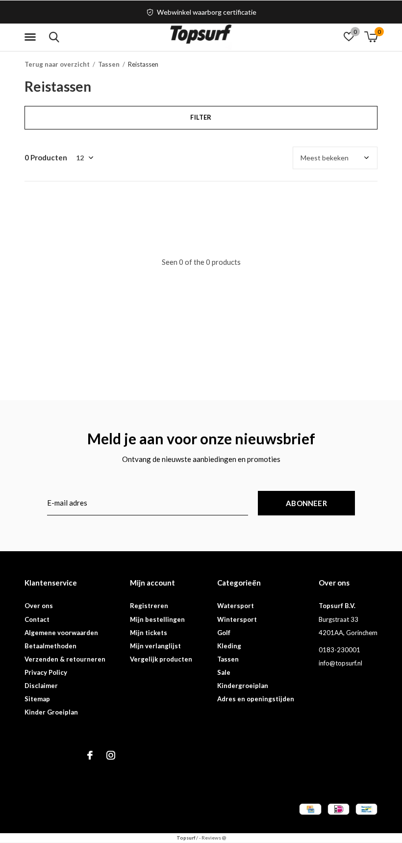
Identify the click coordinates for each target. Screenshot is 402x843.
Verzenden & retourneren (65, 659)
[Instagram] (110, 755)
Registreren (149, 606)
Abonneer (306, 503)
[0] (370, 36)
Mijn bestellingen (157, 619)
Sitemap (37, 699)
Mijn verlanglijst (155, 646)
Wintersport (237, 619)
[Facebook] (90, 755)
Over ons (39, 606)
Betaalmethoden (50, 646)
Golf (223, 633)
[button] (32, 37)
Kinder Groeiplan (51, 712)
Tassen (109, 64)
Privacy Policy (46, 672)
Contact (37, 619)
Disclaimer (41, 686)
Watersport (235, 606)
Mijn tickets (148, 633)
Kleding (229, 646)
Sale (223, 672)
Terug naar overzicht (57, 64)
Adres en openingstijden (255, 699)
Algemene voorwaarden (61, 633)
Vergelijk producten (161, 659)
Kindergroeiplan (242, 686)
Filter (200, 117)
